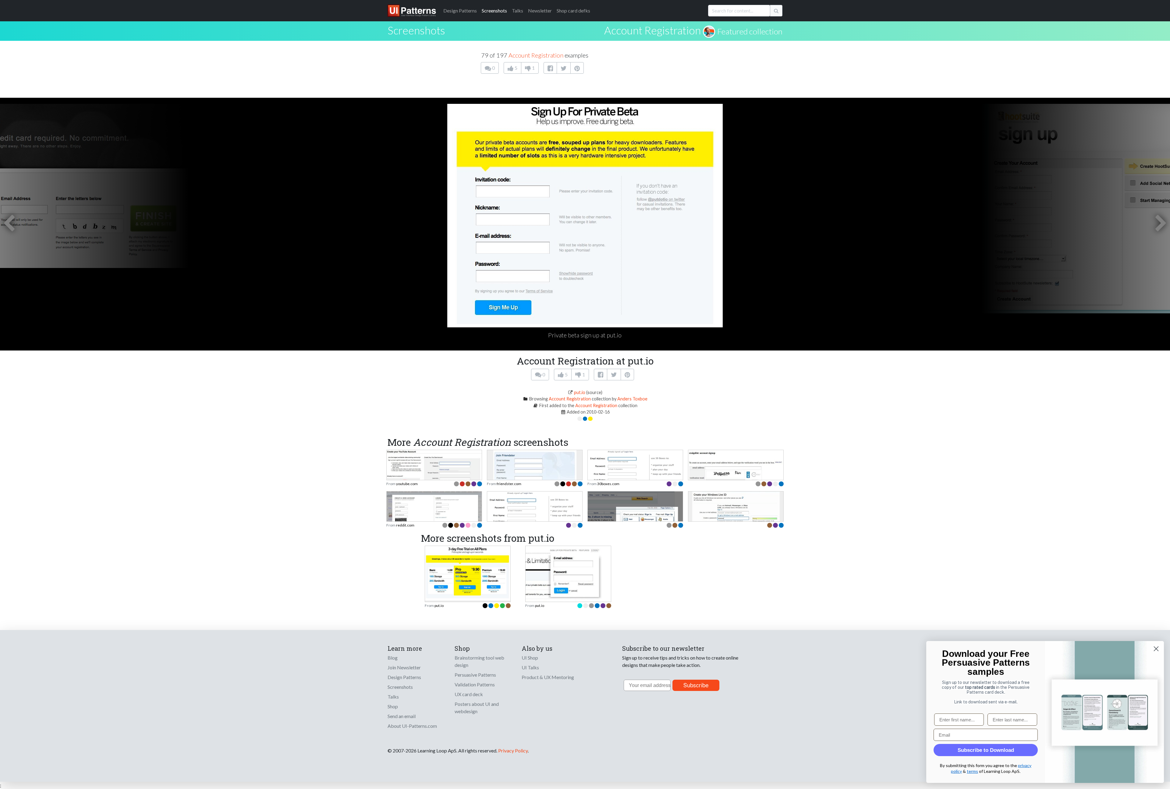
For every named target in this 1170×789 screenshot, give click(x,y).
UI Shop (530, 657)
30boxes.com (608, 483)
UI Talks (530, 667)
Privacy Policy (513, 750)
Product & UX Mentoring (548, 677)
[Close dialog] (1156, 648)
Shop (393, 706)
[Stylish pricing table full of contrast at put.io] (467, 573)
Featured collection (749, 31)
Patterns (460, 10)
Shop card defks (573, 10)
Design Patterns (404, 677)
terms (972, 771)
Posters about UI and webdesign (477, 707)
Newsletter (540, 10)
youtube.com (407, 483)
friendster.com (509, 483)
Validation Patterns (475, 684)
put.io (579, 392)
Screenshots (494, 10)
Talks (517, 10)
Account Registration (652, 30)
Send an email (402, 716)
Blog (393, 657)
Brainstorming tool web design (479, 661)
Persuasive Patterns (475, 675)
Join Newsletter (404, 667)
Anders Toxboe (632, 398)
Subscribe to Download (986, 750)
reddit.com (405, 525)
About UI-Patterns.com (412, 726)
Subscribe (696, 685)
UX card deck (469, 694)
